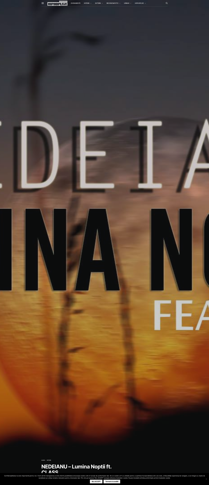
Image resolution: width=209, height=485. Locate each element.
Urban (126, 3)
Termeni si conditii (111, 481)
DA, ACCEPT (96, 481)
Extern (98, 3)
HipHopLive (139, 3)
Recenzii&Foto (112, 3)
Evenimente (75, 3)
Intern (86, 3)
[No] (206, 479)
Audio (43, 460)
